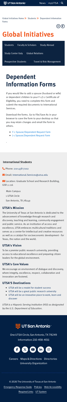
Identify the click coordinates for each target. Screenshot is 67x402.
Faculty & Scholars (26, 45)
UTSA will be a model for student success (30, 287)
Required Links (26, 391)
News (42, 3)
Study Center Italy (14, 53)
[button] (62, 3)
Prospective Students (15, 61)
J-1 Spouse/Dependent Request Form (31, 135)
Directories (50, 358)
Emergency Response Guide (18, 386)
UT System (41, 391)
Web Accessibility (53, 386)
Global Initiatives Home (13, 18)
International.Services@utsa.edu (30, 175)
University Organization (33, 363)
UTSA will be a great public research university (32, 291)
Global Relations (34, 53)
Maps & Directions (31, 358)
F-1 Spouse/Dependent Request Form (31, 132)
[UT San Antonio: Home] (15, 3)
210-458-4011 (41, 339)
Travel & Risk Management (47, 61)
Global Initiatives (28, 34)
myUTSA (53, 3)
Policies (38, 386)
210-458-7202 (21, 168)
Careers (13, 358)
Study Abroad (47, 45)
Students (32, 18)
